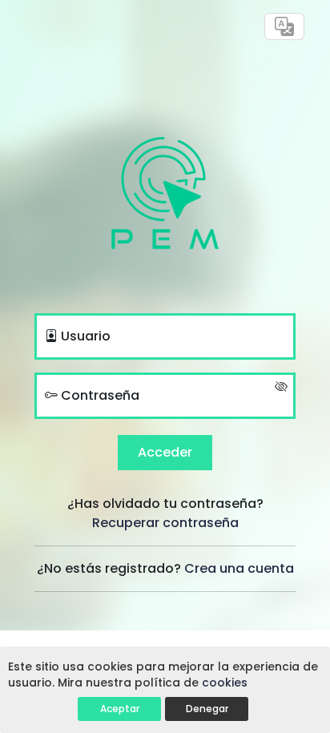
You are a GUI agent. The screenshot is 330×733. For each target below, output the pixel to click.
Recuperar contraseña (165, 523)
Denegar (207, 708)
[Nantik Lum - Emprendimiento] (165, 192)
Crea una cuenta (239, 568)
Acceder (165, 452)
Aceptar (119, 708)
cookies (225, 683)
